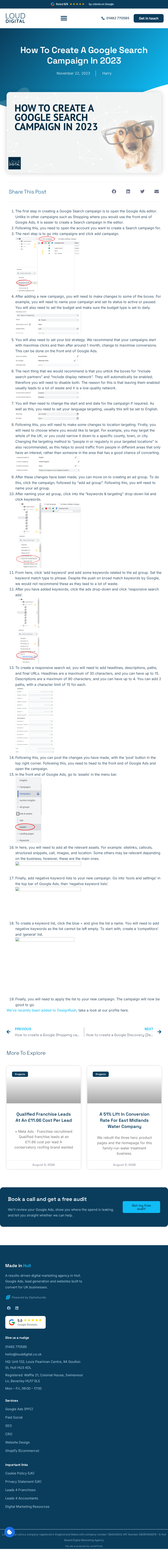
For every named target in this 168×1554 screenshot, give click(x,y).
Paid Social (14, 1417)
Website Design (17, 1442)
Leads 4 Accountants (21, 1498)
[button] (64, 18)
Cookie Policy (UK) (19, 1473)
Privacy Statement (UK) (23, 1481)
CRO (8, 1434)
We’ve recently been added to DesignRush (41, 1010)
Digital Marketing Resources (27, 1506)
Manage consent (9, 1532)
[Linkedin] (16, 1308)
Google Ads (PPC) (19, 1409)
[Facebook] (8, 1308)
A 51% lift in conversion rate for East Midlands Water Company (124, 1120)
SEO (8, 1426)
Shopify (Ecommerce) (22, 1451)
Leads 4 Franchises (20, 1490)
